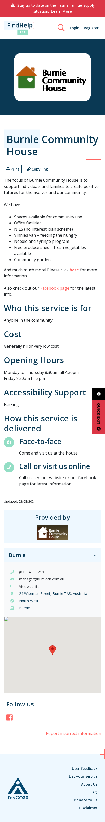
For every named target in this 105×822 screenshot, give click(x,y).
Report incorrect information (73, 733)
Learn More (61, 11)
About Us (89, 784)
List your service (83, 776)
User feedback (84, 768)
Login (75, 27)
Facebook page (54, 288)
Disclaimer (88, 807)
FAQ (93, 792)
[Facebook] (9, 717)
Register (91, 27)
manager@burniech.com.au (41, 579)
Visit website (29, 586)
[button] (52, 650)
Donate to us (85, 800)
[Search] (61, 27)
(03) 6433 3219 (31, 572)
